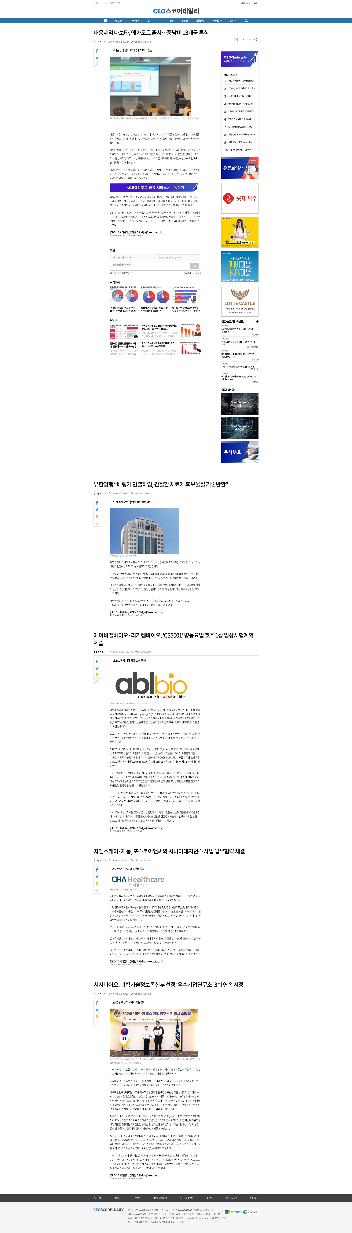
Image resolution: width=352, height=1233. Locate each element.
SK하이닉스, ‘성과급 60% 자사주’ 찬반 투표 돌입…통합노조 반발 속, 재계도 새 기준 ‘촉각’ (242, 142)
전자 (149, 20)
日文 (112, 3)
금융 (172, 20)
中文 (118, 3)
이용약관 (137, 1198)
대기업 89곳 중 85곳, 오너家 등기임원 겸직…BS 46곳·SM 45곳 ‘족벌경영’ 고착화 (186, 310)
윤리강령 (209, 1198)
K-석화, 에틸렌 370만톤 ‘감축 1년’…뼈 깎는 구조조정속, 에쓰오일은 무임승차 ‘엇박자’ (242, 126)
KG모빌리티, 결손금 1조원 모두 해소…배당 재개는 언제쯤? (242, 111)
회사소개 (97, 1198)
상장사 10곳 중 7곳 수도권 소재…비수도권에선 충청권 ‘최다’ (155, 309)
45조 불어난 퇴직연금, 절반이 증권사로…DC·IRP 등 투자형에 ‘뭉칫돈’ (242, 149)
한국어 (96, 3)
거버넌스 (135, 20)
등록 (194, 266)
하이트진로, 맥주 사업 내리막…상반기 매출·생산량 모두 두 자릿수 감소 (242, 119)
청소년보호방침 (186, 1198)
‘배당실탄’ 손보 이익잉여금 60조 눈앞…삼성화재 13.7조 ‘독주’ (242, 134)
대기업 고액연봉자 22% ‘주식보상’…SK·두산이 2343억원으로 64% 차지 (123, 310)
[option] (239, 198)
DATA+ (233, 20)
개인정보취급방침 (160, 1198)
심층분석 (119, 20)
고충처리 (253, 1198)
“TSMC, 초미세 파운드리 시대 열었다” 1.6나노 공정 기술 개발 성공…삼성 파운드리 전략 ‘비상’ (242, 88)
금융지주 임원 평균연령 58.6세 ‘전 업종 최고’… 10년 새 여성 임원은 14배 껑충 (123, 346)
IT (160, 20)
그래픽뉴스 (217, 20)
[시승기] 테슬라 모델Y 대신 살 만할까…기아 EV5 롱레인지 (242, 80)
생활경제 (200, 20)
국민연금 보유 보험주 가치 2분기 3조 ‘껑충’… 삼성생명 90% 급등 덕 (158, 345)
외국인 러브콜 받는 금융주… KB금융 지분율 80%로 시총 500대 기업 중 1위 (159, 327)
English (104, 3)
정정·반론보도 (231, 1198)
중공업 (185, 20)
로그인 (256, 2)
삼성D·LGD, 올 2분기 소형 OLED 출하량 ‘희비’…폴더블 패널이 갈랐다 (242, 95)
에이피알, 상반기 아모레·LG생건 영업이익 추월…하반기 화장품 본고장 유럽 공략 (242, 103)
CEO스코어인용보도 (232, 321)
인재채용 (117, 1198)
